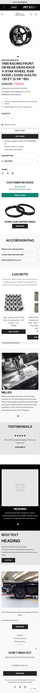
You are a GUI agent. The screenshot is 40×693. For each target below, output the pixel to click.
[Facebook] (15, 687)
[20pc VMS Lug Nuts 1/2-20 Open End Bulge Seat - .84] (14, 302)
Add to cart (14, 332)
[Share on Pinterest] (12, 174)
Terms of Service (23, 682)
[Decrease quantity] (4, 118)
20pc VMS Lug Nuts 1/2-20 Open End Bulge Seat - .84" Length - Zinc (13, 320)
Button (8, 560)
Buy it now (20, 136)
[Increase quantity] (12, 118)
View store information (13, 149)
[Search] (31, 14)
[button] (18, 56)
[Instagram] (25, 687)
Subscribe (20, 627)
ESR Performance (10, 60)
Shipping (5, 88)
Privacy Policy (12, 682)
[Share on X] (7, 174)
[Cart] (36, 14)
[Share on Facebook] (2, 174)
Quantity (6, 114)
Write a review (20, 195)
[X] (20, 687)
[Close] (36, 648)
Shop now (20, 226)
